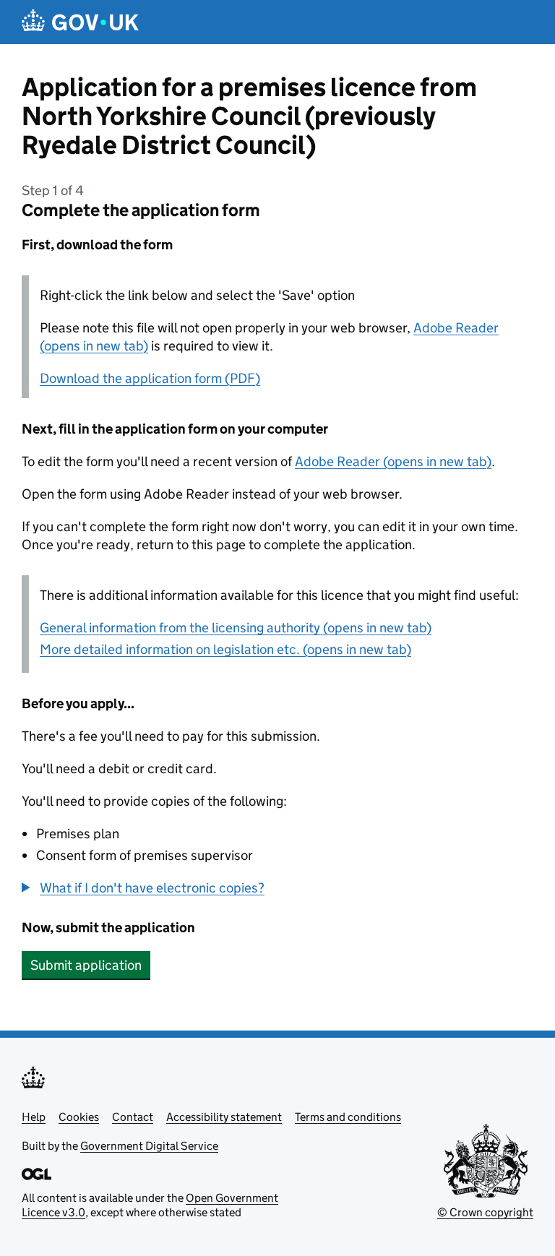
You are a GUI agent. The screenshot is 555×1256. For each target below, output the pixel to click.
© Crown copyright (485, 1212)
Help (34, 1117)
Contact (132, 1117)
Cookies (79, 1117)
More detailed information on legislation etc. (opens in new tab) (225, 649)
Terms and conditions (348, 1117)
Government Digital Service (149, 1146)
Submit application (86, 965)
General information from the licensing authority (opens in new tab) (235, 627)
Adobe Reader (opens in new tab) (393, 461)
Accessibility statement (224, 1117)
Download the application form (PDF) (150, 378)
